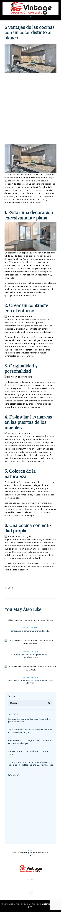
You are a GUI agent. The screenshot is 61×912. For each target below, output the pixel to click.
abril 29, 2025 (31, 627)
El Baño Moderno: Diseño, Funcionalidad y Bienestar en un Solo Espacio (29, 742)
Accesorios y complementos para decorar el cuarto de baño (31, 655)
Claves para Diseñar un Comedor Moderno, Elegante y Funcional (29, 720)
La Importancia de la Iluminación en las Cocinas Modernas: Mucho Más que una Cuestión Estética (30, 763)
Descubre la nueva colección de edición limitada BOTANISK (30, 681)
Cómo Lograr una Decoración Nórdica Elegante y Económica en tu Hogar (30, 731)
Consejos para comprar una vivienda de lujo (30, 631)
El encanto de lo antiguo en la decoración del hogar (28, 752)
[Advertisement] (30, 108)
